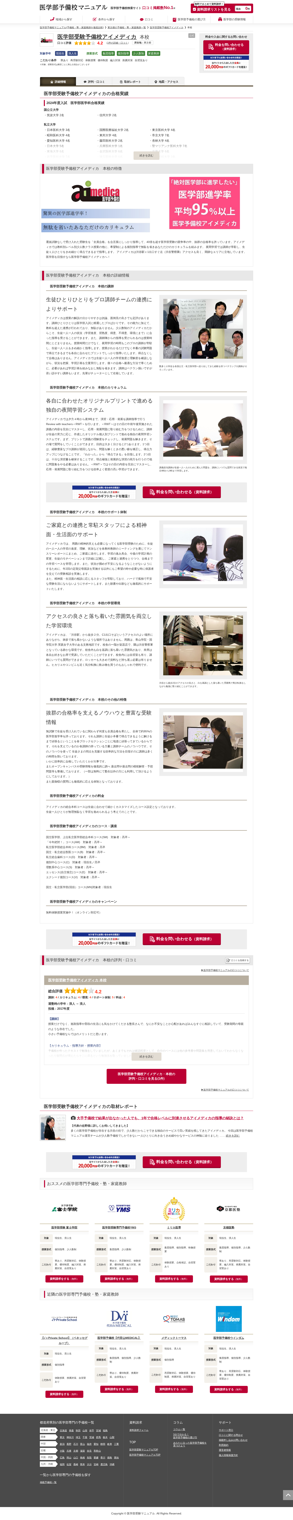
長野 (69, 1444)
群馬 (98, 1437)
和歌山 (97, 1450)
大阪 (62, 1450)
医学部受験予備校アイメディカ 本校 (77, 980)
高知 (116, 1457)
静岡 (102, 1444)
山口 (75, 1457)
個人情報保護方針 (228, 1455)
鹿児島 (104, 1464)
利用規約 (223, 1445)
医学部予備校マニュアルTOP (144, 1454)
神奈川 (70, 1437)
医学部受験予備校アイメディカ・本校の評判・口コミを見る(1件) (146, 1076)
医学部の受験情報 (234, 19)
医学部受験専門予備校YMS (119, 1227)
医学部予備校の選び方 (192, 19)
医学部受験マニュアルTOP (143, 1449)
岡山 (69, 1457)
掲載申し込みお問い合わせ (233, 1440)
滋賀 (82, 1450)
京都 (75, 1450)
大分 (89, 1464)
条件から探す (106, 19)
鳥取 (89, 1457)
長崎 (75, 1464)
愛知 (96, 1444)
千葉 (85, 1437)
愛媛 (96, 1457)
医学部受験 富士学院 (64, 1227)
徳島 (109, 1457)
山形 (85, 1430)
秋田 (78, 1430)
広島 (62, 1457)
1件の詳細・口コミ (117, 42)
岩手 (91, 1430)
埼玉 (78, 1437)
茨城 (91, 1437)
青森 (71, 1430)
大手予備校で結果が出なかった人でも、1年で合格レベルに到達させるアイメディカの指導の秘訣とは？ (160, 1118)
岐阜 (109, 1444)
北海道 (63, 1430)
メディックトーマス (174, 1337)
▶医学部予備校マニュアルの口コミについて (225, 970)
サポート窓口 (226, 1430)
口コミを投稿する (240, 960)
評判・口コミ (96, 81)
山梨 (112, 1437)
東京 (62, 1437)
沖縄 (112, 1464)
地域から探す (64, 19)
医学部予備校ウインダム (228, 1337)
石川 (75, 1444)
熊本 (82, 1464)
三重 (116, 1444)
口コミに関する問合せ (231, 1435)
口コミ (149, 19)
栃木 (105, 1437)
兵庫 (69, 1450)
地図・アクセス (168, 81)
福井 (89, 1444)
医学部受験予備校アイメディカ (97, 37)
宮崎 (96, 1464)
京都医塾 (228, 1227)
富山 (82, 1444)
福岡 (62, 1464)
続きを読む (146, 1056)
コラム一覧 (179, 1429)
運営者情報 (225, 1450)
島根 (82, 1457)
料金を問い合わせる (185, 492)
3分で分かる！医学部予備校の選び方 (185, 1436)
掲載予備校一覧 (48, 1482)
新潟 (62, 1444)
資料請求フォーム (138, 1430)
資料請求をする (64, 1278)
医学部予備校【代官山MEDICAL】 (119, 1337)
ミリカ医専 (174, 1227)
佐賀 (69, 1464)
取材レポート (132, 81)
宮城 (98, 1430)
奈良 (89, 1450)
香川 (102, 1457)
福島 (105, 1430)
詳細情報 (60, 81)
